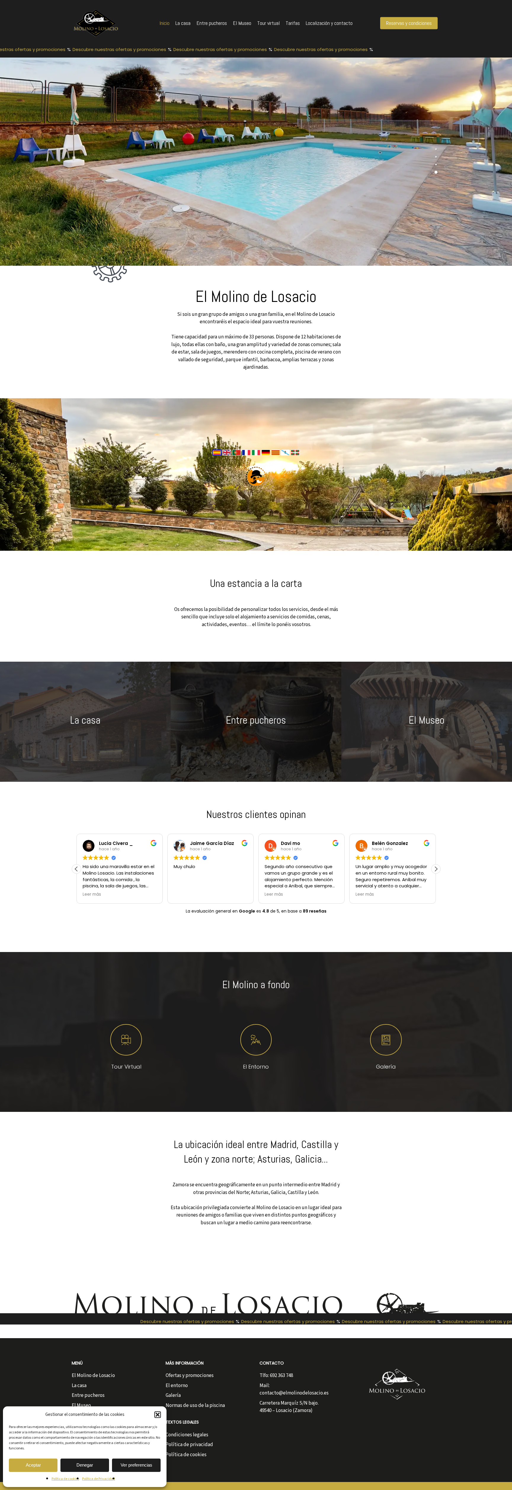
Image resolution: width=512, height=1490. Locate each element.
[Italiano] (256, 458)
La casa (79, 1385)
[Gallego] (286, 458)
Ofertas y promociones (190, 1375)
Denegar (84, 1464)
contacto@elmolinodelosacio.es (294, 1393)
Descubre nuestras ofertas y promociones (100, 49)
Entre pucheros (88, 1395)
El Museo (81, 1405)
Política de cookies (65, 1478)
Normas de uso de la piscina (195, 1405)
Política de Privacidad (98, 1478)
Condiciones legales (187, 1434)
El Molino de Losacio (93, 1375)
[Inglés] (227, 458)
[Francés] (247, 458)
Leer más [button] (183, 894)
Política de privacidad (189, 1444)
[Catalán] (276, 458)
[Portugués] (237, 458)
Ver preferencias (136, 1464)
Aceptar (33, 1464)
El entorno (177, 1385)
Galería (173, 1395)
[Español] (217, 458)
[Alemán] (266, 458)
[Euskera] (295, 458)
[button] (158, 1415)
